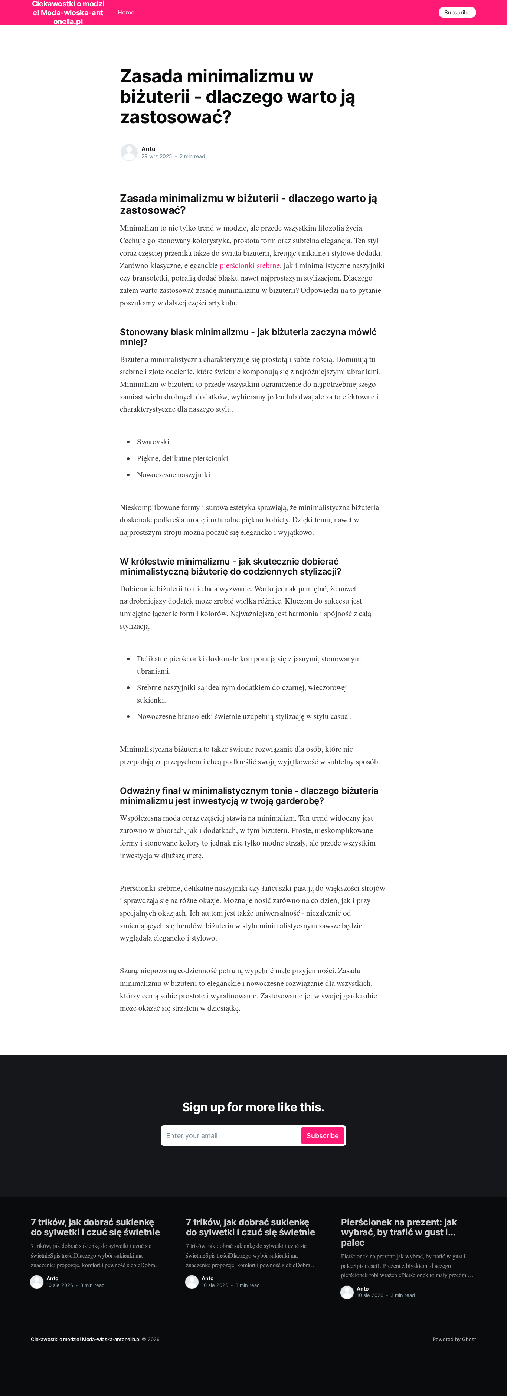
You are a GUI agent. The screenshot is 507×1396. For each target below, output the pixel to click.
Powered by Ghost (454, 1339)
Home (126, 12)
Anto (148, 149)
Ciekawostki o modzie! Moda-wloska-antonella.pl (85, 1339)
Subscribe (457, 12)
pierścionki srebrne (250, 265)
